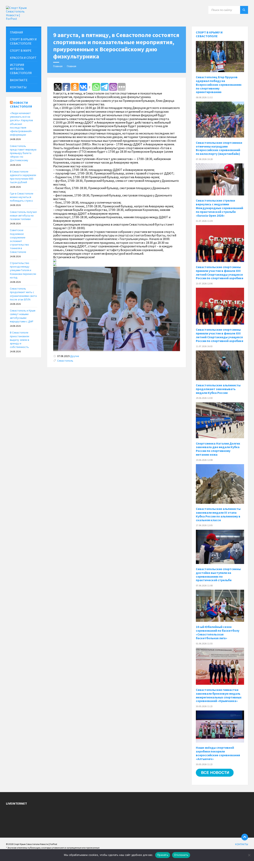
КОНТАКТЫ (18, 87)
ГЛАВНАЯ (16, 32)
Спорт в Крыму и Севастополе (209, 34)
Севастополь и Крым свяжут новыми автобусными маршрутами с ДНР (22, 316)
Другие (74, 356)
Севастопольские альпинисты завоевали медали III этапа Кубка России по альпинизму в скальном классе (218, 514)
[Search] (244, 10)
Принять (162, 854)
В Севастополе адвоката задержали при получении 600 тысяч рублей (23, 177)
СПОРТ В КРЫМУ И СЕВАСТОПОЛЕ (23, 41)
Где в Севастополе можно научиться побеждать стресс (21, 197)
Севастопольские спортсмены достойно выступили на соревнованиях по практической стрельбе (218, 574)
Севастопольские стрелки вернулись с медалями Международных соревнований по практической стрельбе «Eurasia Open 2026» (219, 208)
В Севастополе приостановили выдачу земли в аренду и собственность (19, 340)
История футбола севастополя (21, 69)
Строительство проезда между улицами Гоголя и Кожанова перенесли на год (23, 270)
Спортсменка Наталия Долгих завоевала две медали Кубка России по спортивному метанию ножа (218, 449)
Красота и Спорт (23, 58)
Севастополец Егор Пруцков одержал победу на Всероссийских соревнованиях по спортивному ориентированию (218, 84)
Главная (58, 66)
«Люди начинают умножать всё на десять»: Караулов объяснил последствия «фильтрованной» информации (21, 123)
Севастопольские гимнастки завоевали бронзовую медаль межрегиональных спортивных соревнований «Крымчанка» (218, 695)
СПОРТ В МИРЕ (21, 50)
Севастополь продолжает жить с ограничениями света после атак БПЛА (23, 294)
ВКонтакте (19, 80)
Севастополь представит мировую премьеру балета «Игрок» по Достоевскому (23, 153)
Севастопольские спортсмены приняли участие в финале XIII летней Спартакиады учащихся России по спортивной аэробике (219, 272)
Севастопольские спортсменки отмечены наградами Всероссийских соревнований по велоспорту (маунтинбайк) (219, 148)
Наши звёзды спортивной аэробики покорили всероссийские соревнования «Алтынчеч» (218, 753)
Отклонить (181, 854)
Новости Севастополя (21, 104)
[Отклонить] (249, 855)
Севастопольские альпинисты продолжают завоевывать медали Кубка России (218, 389)
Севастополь (65, 360)
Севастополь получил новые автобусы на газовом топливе (23, 215)
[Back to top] (244, 837)
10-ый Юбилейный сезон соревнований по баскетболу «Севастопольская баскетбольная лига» (217, 632)
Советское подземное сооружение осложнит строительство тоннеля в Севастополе (19, 240)
